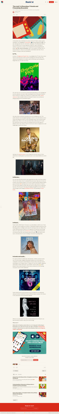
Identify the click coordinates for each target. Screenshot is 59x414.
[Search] (46, 2)
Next (43, 370)
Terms (10, 412)
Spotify (20, 329)
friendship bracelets (29, 188)
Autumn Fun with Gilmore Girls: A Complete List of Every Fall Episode (25, 378)
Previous (16, 370)
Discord (28, 230)
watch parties (28, 42)
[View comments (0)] (21, 381)
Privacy (8, 412)
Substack (49, 412)
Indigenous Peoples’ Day (23, 56)
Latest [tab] (16, 374)
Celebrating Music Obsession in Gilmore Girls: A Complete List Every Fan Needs (23, 385)
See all (14, 400)
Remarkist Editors (17, 11)
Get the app (33, 412)
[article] (29, 379)
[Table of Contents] (1, 207)
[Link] (11, 54)
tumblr (14, 329)
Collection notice (13, 412)
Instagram (42, 328)
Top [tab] (13, 374)
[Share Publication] (48, 2)
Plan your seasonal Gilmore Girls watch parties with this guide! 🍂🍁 (24, 379)
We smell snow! (15, 395)
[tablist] (17, 374)
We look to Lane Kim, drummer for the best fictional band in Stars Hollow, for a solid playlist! (25, 387)
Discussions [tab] (20, 374)
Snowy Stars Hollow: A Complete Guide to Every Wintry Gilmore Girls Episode (25, 393)
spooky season (22, 154)
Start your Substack (27, 412)
